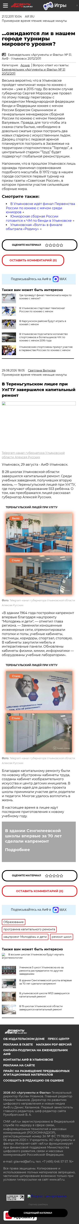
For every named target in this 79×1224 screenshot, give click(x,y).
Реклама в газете (18, 1044)
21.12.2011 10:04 (12, 16)
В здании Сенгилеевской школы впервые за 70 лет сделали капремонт (33, 836)
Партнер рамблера (38, 1204)
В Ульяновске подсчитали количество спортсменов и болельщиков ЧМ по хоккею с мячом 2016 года (43, 337)
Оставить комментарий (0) (33, 260)
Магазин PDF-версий (54, 1044)
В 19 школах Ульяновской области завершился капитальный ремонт (41, 1008)
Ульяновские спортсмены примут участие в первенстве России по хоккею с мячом (46, 348)
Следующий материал (38, 1213)
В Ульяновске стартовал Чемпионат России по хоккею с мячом (42, 310)
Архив (25, 65)
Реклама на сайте (19, 1065)
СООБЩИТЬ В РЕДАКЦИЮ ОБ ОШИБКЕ (33, 1080)
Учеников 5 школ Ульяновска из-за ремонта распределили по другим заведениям (41, 970)
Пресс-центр (58, 1039)
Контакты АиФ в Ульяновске (28, 1060)
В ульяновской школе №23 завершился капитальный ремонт (44, 995)
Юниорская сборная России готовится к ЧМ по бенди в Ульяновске (39, 218)
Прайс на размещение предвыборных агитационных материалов (36, 1072)
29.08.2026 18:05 (13, 370)
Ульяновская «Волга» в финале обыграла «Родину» (34, 227)
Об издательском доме (24, 1039)
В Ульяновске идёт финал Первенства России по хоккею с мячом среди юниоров (40, 208)
